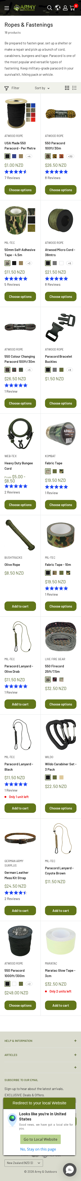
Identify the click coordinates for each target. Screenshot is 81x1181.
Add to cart (20, 606)
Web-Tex (10, 456)
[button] (69, 1170)
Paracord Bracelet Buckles (58, 358)
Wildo (49, 757)
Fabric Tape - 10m (58, 564)
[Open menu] (6, 8)
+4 (28, 156)
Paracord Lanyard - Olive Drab (18, 668)
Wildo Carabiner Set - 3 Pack (60, 766)
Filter (15, 88)
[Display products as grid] (67, 88)
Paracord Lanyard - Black (18, 766)
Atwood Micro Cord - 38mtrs (60, 252)
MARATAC (51, 963)
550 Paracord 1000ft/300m (14, 973)
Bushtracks (13, 557)
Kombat (50, 456)
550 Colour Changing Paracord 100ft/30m (19, 358)
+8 (69, 369)
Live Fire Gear (55, 659)
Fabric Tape (53, 463)
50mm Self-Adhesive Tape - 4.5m (19, 252)
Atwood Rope (13, 136)
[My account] (65, 7)
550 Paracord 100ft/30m (55, 145)
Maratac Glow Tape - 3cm (60, 973)
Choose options (20, 190)
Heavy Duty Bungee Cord (18, 465)
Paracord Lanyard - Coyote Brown (59, 870)
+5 (29, 369)
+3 (28, 263)
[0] (72, 8)
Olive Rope (12, 564)
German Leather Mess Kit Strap (16, 875)
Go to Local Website (40, 1139)
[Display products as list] (74, 88)
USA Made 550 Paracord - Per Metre (20, 145)
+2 (29, 983)
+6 (69, 263)
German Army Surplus (13, 863)
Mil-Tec (9, 242)
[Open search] (49, 7)
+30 (70, 156)
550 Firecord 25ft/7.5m (54, 668)
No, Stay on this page (38, 1149)
